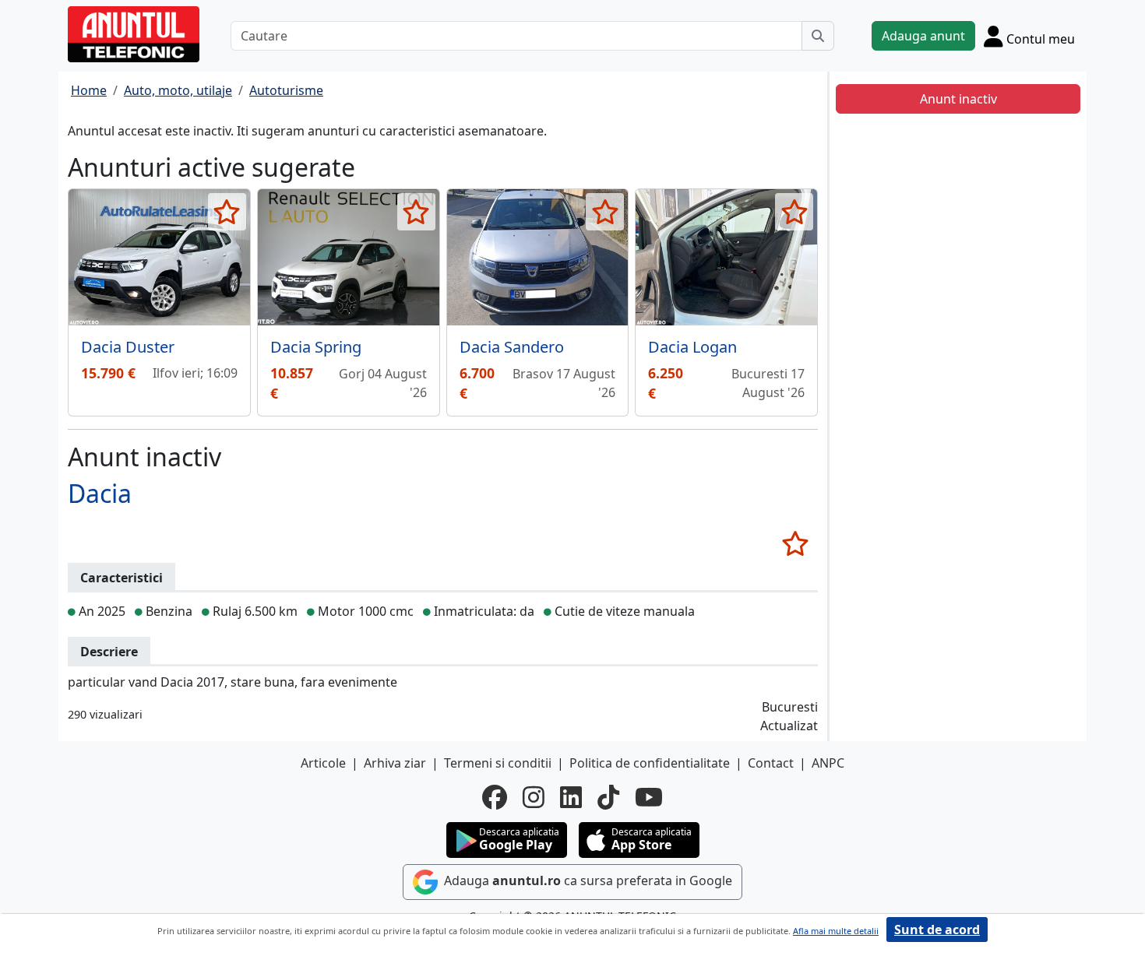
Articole (323, 762)
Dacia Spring (315, 346)
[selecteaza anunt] (227, 211)
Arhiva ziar (395, 762)
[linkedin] (571, 797)
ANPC (828, 762)
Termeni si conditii (497, 762)
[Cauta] (818, 36)
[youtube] (649, 797)
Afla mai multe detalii (836, 931)
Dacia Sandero (512, 346)
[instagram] (533, 797)
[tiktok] (608, 797)
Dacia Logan (692, 346)
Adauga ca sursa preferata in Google (586, 880)
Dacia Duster (127, 346)
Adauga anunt (923, 35)
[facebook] (494, 797)
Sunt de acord (937, 929)
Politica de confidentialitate (649, 762)
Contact (771, 762)
